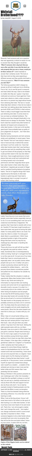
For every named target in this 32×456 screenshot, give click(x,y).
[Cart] (25, 6)
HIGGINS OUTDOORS (18, 450)
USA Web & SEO (18, 454)
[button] (7, 6)
